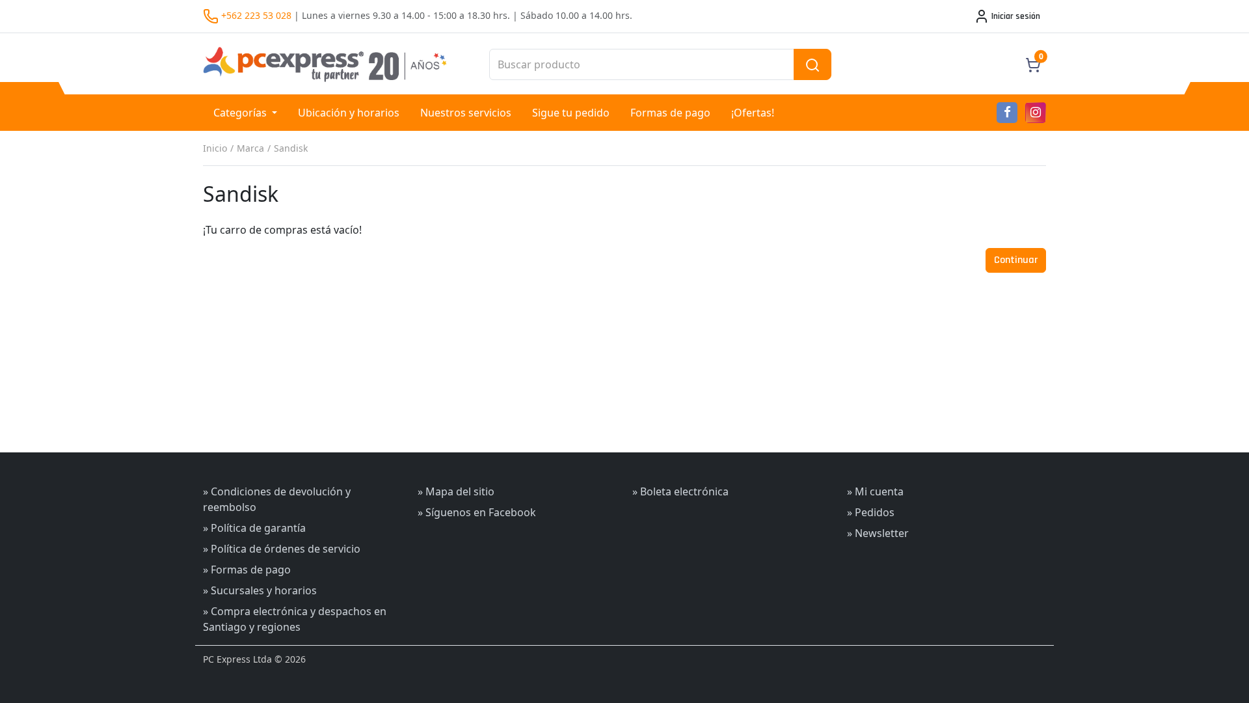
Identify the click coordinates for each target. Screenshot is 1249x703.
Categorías (241, 112)
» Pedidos (870, 512)
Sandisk (291, 148)
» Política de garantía (254, 528)
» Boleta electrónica (680, 491)
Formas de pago (670, 112)
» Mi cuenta (875, 491)
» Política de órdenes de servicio (281, 549)
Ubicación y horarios (348, 112)
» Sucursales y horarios (260, 590)
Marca (250, 148)
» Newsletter (878, 533)
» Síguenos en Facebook (477, 512)
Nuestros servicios (465, 112)
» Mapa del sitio (456, 491)
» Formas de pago (247, 569)
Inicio (215, 148)
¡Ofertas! (752, 112)
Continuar (1016, 260)
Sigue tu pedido (571, 112)
